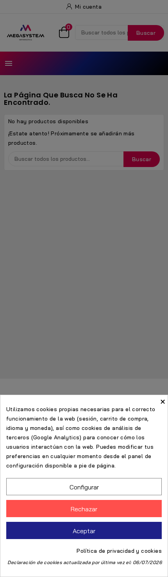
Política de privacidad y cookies (119, 550)
